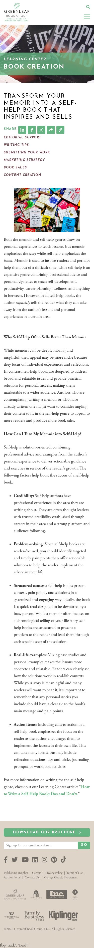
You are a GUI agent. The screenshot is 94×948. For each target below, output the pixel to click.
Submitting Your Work (27, 152)
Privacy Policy (53, 873)
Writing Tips (16, 145)
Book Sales (15, 167)
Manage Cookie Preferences (60, 877)
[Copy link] (60, 130)
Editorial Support (22, 137)
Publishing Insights (16, 873)
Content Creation (22, 175)
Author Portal (12, 877)
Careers (36, 873)
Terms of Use (74, 873)
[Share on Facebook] (32, 130)
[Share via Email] (51, 130)
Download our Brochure (44, 832)
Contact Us (32, 877)
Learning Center (25, 59)
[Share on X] (41, 130)
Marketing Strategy (24, 160)
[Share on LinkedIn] (22, 130)
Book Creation (34, 67)
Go (84, 845)
